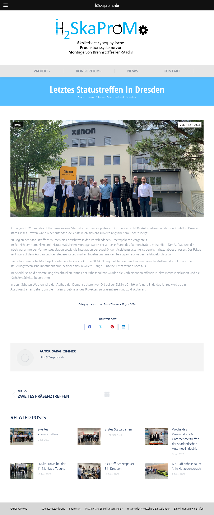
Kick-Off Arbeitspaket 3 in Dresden (119, 466)
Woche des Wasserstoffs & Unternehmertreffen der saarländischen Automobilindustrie (185, 439)
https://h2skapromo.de (52, 357)
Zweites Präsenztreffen (48, 432)
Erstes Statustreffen (118, 429)
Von (109, 304)
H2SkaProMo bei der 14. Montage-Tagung (51, 466)
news (17, 125)
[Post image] (21, 436)
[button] (104, 509)
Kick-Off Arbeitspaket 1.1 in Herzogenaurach (186, 466)
